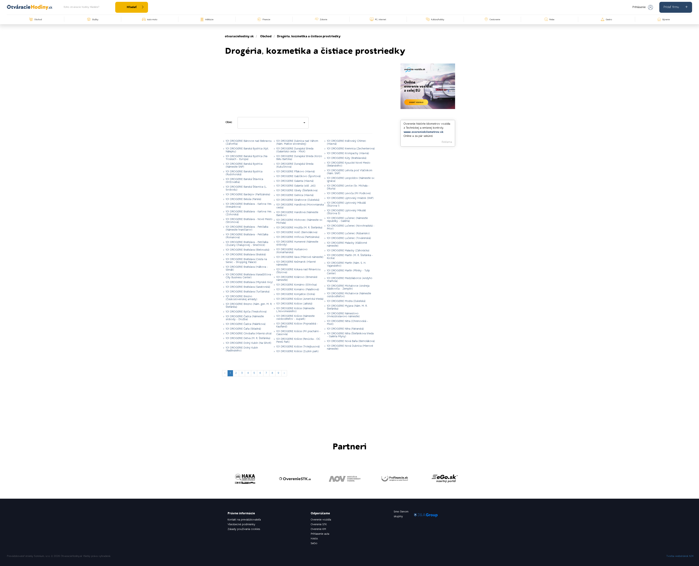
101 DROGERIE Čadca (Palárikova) (246, 324)
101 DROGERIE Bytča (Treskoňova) (246, 311)
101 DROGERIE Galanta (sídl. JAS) (296, 186)
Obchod (266, 36)
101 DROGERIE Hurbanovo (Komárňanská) (291, 251)
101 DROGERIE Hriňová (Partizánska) (297, 237)
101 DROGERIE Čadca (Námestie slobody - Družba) (245, 318)
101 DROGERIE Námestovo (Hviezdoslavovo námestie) (343, 315)
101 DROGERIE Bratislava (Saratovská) (248, 287)
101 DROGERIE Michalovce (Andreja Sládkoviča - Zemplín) (348, 287)
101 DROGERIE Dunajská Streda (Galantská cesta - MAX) (294, 150)
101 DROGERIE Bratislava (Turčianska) (248, 291)
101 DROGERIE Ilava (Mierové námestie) (299, 257)
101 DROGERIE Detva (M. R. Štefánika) (248, 338)
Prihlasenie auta (320, 534)
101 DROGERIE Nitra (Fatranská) (345, 329)
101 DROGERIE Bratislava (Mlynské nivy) (249, 282)
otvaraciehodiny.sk (239, 36)
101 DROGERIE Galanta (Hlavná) (295, 181)
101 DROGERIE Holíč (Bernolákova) (296, 232)
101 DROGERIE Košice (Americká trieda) (299, 299)
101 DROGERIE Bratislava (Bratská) (246, 254)
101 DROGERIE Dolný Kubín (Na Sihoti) (248, 343)
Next (477, 480)
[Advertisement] (298, 89)
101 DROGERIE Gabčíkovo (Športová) (298, 176)
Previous (222, 480)
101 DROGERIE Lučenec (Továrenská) (349, 238)
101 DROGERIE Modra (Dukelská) (346, 301)
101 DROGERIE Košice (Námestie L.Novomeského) (295, 310)
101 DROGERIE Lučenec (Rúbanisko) (348, 233)
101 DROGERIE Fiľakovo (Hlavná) (295, 171)
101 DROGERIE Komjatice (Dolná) (295, 294)
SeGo (314, 543)
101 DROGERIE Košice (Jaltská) (294, 303)
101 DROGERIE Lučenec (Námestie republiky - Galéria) (347, 220)
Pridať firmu (671, 7)
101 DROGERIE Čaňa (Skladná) (243, 329)
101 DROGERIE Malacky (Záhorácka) (348, 250)
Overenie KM (318, 529)
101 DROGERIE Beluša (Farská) (243, 199)
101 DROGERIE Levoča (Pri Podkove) (349, 193)
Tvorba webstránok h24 (680, 556)
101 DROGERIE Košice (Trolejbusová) (298, 346)
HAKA (314, 538)
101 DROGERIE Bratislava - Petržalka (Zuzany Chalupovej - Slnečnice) (247, 244)
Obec (229, 122)
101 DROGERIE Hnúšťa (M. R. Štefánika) (299, 227)
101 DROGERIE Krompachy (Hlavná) (348, 153)
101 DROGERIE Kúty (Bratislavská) (346, 158)
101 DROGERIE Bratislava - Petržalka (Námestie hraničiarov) (247, 228)
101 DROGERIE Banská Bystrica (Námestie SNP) (244, 165)
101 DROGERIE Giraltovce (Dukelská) (297, 200)
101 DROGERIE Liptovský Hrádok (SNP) (350, 198)
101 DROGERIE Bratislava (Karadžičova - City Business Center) (249, 276)
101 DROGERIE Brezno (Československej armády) (241, 298)
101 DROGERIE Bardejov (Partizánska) (248, 194)
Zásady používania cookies (244, 529)
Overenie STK (319, 524)
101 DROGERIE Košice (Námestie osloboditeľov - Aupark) (295, 317)
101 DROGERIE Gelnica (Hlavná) (295, 195)
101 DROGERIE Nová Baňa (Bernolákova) (351, 341)
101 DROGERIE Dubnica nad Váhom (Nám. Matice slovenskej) (297, 142)
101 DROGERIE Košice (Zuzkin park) (297, 351)
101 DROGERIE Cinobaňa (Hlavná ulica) (249, 333)
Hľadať (132, 7)
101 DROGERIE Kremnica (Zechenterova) (351, 148)
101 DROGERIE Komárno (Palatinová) (297, 289)
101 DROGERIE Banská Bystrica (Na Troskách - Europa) (246, 158)
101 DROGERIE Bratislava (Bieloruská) (247, 250)
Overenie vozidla (321, 519)
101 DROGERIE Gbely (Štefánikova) (297, 190)
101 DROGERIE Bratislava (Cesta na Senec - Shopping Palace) (246, 261)
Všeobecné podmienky (241, 524)
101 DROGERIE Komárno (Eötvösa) (296, 285)
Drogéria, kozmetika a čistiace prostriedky (309, 36)
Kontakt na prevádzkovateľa (244, 519)
